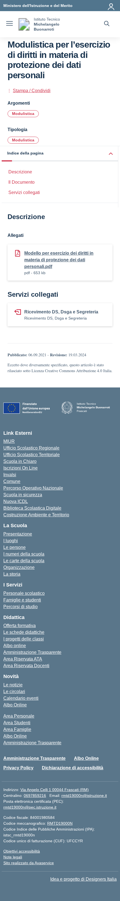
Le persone (14, 547)
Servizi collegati (24, 192)
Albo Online (15, 705)
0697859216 (35, 795)
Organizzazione (19, 567)
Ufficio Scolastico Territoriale (31, 454)
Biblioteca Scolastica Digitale (32, 508)
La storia (11, 574)
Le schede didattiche (23, 632)
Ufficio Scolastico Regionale (31, 448)
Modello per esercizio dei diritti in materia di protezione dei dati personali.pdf (58, 260)
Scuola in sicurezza (22, 494)
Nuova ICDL (15, 501)
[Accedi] (111, 5)
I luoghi (10, 540)
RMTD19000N (60, 823)
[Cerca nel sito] (106, 24)
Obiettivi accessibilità (21, 851)
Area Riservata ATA (22, 659)
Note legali (12, 857)
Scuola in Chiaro (20, 461)
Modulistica (23, 113)
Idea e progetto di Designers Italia (83, 879)
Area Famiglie (17, 729)
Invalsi (9, 474)
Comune (11, 481)
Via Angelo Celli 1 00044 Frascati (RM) (54, 789)
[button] (60, 153)
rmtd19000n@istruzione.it (84, 795)
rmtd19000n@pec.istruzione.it (29, 807)
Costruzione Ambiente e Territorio (36, 514)
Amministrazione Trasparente (32, 652)
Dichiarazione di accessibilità (72, 767)
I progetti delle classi (23, 639)
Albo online (14, 645)
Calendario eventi (21, 698)
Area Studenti (16, 722)
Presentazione (17, 534)
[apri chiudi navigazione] (9, 24)
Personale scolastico (24, 593)
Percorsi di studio (20, 606)
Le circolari (14, 691)
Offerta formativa (19, 625)
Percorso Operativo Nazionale (33, 488)
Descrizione (20, 172)
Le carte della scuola (23, 560)
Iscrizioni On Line (20, 468)
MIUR (9, 441)
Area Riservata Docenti (26, 665)
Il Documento (21, 182)
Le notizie (13, 684)
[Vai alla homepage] (24, 24)
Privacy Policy (18, 767)
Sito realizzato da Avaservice (28, 863)
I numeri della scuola (23, 554)
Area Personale (18, 716)
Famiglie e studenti (22, 600)
